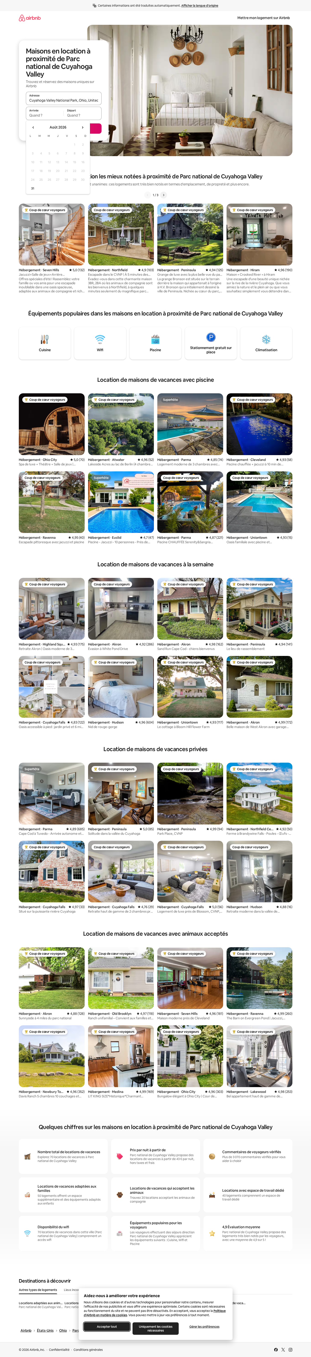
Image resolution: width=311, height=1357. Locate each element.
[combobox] (63, 100)
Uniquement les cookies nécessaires (155, 1328)
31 (32, 188)
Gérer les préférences (204, 1327)
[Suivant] (163, 195)
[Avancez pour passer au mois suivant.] (82, 127)
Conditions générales (88, 1350)
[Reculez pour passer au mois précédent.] (33, 127)
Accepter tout (107, 1327)
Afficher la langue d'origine (199, 5)
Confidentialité (59, 1350)
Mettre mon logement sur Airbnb (263, 18)
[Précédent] (147, 195)
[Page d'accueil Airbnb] (30, 18)
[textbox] (44, 115)
